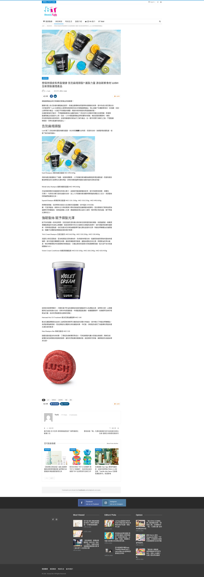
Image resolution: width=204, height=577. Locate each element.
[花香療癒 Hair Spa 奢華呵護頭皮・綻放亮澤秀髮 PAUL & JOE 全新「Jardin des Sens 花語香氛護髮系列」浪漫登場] (107, 456)
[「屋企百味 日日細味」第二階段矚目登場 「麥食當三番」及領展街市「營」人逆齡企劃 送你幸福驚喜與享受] (140, 523)
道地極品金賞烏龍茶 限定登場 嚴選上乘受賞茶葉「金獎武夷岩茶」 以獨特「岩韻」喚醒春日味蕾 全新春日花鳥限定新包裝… (117, 537)
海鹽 (66, 400)
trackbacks (82, 490)
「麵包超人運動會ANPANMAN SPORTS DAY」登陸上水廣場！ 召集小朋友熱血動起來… (148, 553)
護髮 (71, 400)
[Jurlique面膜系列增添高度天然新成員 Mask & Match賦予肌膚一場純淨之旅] (109, 523)
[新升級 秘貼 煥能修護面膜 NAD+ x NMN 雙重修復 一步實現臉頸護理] (77, 523)
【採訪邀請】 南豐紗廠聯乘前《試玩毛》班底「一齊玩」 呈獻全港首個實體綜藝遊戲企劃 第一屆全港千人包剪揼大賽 (86, 544)
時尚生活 (68, 21)
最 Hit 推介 (91, 21)
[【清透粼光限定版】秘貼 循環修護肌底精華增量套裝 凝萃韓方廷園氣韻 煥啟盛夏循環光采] (56, 456)
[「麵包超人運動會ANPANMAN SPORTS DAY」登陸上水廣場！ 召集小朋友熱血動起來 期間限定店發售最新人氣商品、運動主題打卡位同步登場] (140, 551)
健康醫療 (48, 21)
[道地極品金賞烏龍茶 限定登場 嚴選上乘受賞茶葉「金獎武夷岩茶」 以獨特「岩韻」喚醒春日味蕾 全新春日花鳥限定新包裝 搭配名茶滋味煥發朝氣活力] (109, 535)
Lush (48, 400)
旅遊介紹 (78, 21)
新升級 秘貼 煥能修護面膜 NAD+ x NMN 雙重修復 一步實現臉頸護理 (91, 523)
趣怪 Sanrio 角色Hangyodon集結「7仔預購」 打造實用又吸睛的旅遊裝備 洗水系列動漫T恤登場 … (149, 539)
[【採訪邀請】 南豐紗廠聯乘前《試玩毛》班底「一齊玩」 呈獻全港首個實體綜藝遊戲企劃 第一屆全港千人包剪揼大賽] (77, 542)
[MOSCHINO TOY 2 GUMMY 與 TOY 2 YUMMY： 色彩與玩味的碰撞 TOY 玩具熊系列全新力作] (81, 456)
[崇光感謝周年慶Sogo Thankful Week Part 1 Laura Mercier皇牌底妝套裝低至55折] (109, 550)
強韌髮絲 (54, 400)
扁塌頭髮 (60, 400)
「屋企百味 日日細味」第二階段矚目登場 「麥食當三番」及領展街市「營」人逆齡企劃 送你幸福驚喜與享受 (149, 524)
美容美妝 (58, 21)
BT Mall (101, 21)
